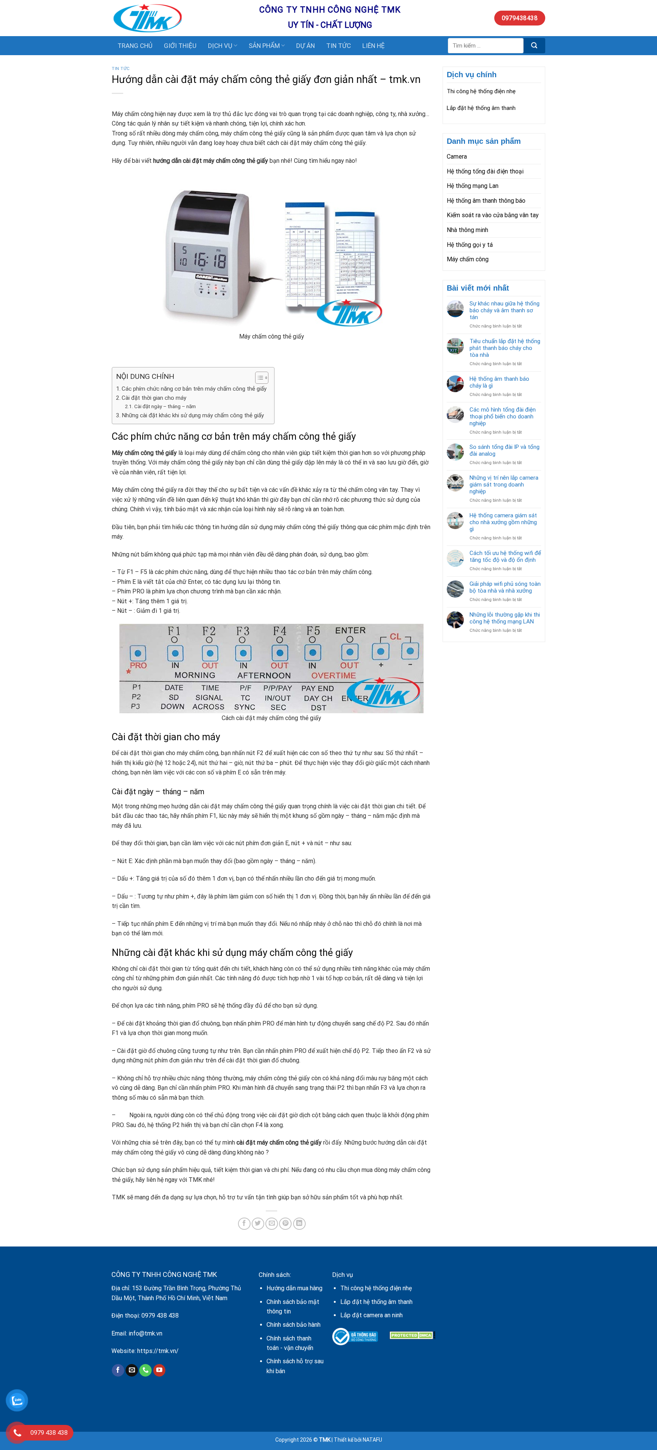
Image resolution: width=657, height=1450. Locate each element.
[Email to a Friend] (271, 1224)
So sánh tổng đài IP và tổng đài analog (505, 450)
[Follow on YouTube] (159, 1370)
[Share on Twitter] (258, 1224)
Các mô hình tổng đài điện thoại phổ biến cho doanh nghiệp (503, 416)
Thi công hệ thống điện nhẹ (481, 91)
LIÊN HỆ (373, 45)
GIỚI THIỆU (180, 45)
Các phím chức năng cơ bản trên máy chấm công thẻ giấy (194, 388)
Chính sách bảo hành (294, 1324)
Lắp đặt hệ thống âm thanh (481, 108)
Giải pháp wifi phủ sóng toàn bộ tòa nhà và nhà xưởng (505, 587)
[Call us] (145, 1370)
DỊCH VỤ (220, 45)
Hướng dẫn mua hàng (294, 1288)
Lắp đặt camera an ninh (371, 1315)
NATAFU (372, 1440)
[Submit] (534, 45)
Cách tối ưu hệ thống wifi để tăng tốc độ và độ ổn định (505, 556)
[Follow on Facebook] (118, 1370)
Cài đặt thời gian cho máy (154, 397)
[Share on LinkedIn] (299, 1224)
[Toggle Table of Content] (258, 377)
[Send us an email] (131, 1370)
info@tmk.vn (145, 1333)
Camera (457, 156)
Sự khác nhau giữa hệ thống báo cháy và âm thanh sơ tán (505, 310)
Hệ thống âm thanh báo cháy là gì (499, 382)
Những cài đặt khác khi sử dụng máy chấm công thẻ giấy (193, 415)
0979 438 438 (160, 1315)
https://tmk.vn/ (158, 1351)
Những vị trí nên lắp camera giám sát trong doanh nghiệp (504, 484)
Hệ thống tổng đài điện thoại (485, 171)
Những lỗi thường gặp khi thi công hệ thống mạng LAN (505, 618)
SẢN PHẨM (264, 45)
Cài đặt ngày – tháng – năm (165, 406)
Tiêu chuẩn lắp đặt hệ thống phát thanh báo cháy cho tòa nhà (505, 348)
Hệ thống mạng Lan (472, 185)
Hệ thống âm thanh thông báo (486, 200)
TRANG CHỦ (134, 45)
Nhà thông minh (467, 230)
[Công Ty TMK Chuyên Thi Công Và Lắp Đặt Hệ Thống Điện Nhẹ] (180, 18)
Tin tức (121, 68)
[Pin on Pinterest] (285, 1224)
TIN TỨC (338, 45)
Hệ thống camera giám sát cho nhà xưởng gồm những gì (503, 522)
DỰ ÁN (305, 45)
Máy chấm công (468, 259)
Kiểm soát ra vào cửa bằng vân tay (493, 215)
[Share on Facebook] (244, 1224)
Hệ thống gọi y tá (470, 244)
